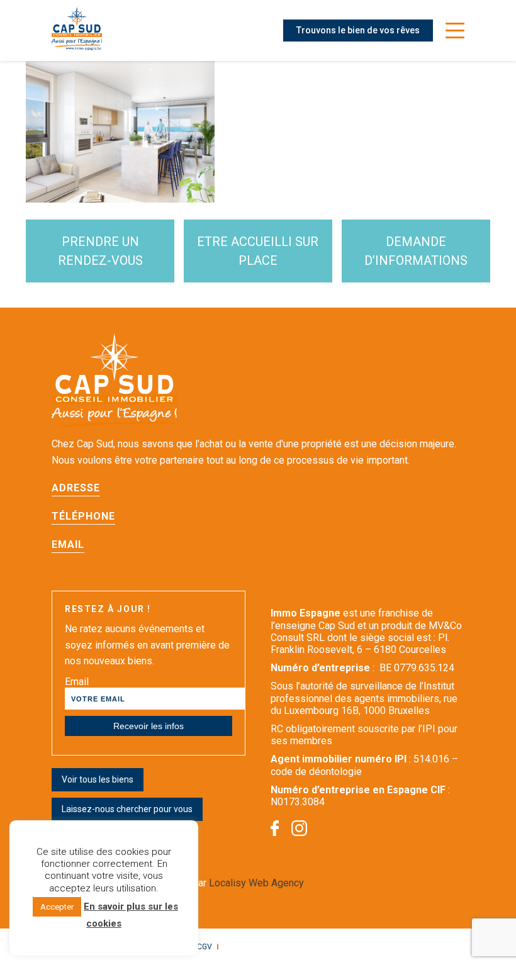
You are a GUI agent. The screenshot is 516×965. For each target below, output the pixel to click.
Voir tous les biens (97, 779)
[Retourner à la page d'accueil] (77, 30)
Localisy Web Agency (256, 883)
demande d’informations (416, 251)
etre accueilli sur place (257, 251)
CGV (204, 946)
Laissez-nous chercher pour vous (127, 809)
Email (77, 682)
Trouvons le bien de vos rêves (358, 30)
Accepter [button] (57, 907)
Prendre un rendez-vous (100, 251)
